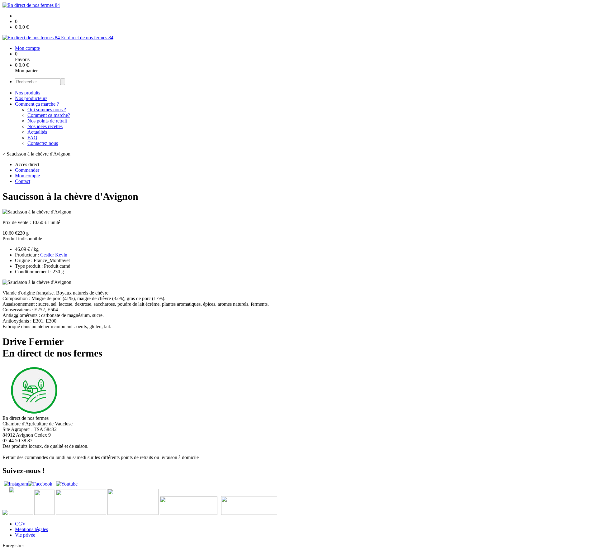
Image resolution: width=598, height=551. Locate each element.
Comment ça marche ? (37, 104)
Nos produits (27, 92)
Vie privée (25, 535)
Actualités (37, 132)
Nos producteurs (31, 98)
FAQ (32, 137)
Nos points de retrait (47, 120)
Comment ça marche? (48, 115)
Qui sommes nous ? (46, 109)
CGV (20, 523)
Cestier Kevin (53, 254)
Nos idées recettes (45, 126)
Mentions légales (31, 529)
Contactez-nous (42, 143)
